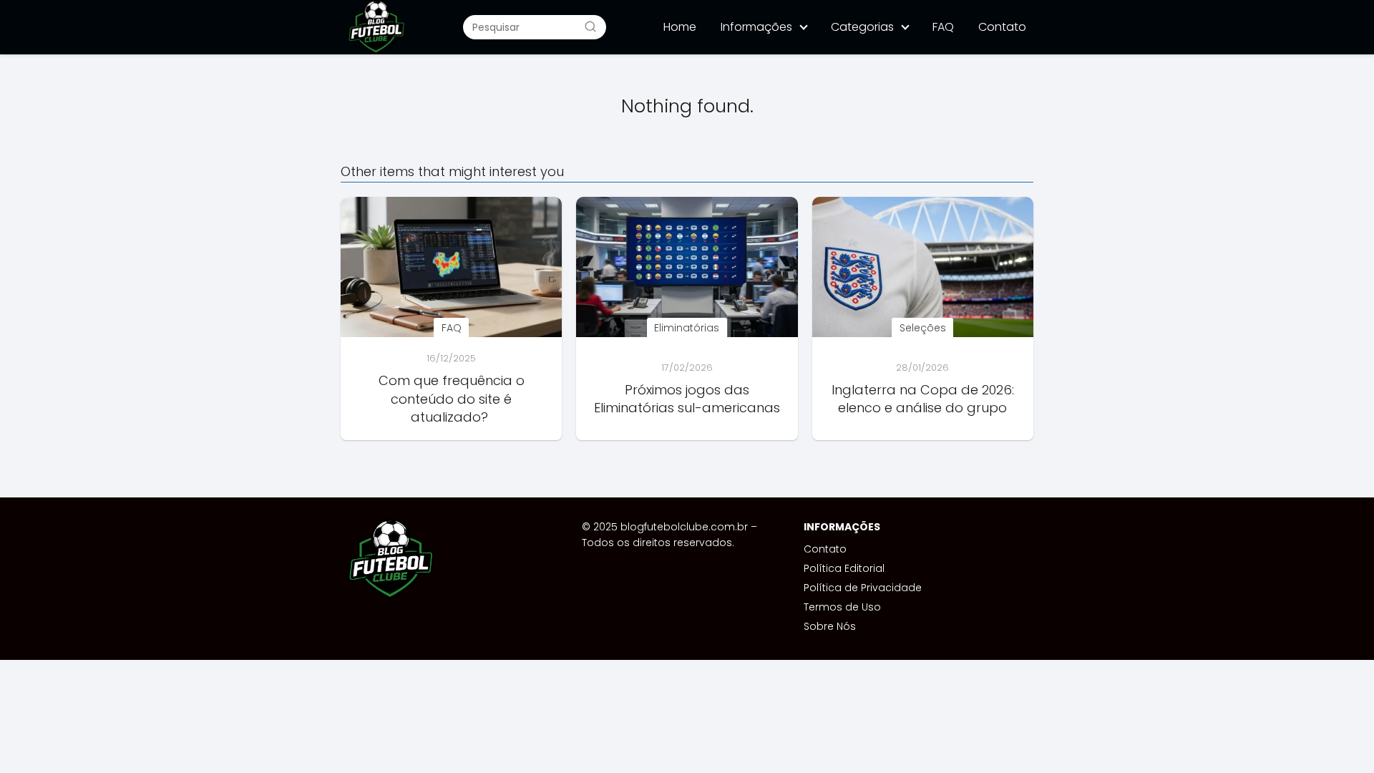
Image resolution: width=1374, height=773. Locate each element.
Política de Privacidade (863, 587)
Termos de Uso (842, 607)
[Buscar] (590, 26)
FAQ (943, 27)
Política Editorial (844, 568)
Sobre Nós (830, 626)
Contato (1002, 27)
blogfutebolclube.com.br (684, 527)
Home (679, 27)
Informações (756, 27)
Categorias (862, 27)
